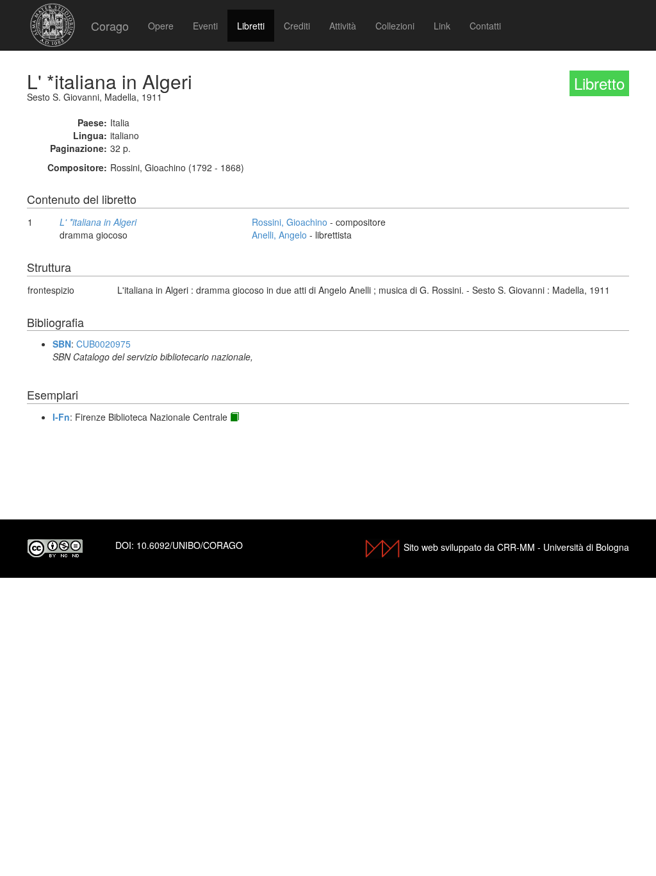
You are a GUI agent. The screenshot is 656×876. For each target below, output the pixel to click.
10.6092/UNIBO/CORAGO (189, 545)
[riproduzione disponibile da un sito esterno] (234, 416)
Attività (342, 25)
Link (442, 25)
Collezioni (394, 25)
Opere (161, 25)
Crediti (297, 25)
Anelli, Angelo (279, 234)
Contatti (485, 25)
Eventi (205, 25)
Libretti (251, 25)
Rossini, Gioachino (289, 221)
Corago (110, 25)
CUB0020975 (103, 343)
